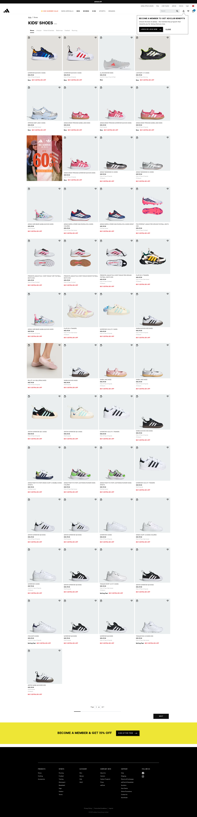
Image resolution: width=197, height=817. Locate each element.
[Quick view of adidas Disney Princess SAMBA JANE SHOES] (65, 87)
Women (82, 776)
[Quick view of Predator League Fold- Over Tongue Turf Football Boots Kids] (29, 241)
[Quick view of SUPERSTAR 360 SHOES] (65, 600)
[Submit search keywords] (177, 11)
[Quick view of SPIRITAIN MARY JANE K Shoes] (29, 87)
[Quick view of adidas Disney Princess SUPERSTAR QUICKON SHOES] (101, 87)
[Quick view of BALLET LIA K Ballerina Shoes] (29, 345)
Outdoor (61, 791)
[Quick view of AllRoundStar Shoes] (101, 37)
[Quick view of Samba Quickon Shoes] (65, 345)
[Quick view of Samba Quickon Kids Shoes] (137, 294)
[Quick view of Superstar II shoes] (101, 499)
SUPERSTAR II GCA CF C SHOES (108, 329)
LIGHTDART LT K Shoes (142, 73)
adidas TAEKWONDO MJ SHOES (109, 172)
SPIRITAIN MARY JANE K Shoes (36, 123)
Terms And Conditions (100, 808)
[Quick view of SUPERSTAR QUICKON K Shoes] (29, 37)
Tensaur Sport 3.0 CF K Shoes (109, 584)
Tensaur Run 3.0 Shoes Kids (144, 636)
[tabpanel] (98, 378)
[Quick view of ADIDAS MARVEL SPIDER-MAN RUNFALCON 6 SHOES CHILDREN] (65, 189)
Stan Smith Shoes (33, 636)
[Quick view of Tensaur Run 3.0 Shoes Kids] (137, 600)
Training (61, 779)
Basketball (62, 785)
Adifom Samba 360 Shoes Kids (37, 685)
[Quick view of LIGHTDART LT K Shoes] (137, 37)
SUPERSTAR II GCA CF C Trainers (109, 431)
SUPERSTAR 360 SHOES (70, 636)
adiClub (102, 785)
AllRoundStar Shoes (106, 73)
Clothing (40, 776)
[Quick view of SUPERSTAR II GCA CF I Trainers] (137, 447)
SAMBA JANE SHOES (105, 379)
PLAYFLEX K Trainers (142, 275)
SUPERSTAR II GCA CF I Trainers (145, 483)
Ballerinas (59, 30)
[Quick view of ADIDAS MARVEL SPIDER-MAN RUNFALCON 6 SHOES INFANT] (101, 189)
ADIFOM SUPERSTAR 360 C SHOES (37, 431)
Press (102, 782)
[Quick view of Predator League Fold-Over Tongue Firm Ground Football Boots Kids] (101, 241)
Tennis (60, 794)
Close (168, 29)
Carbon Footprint (105, 779)
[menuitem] (50, 11)
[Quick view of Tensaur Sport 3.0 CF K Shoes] (101, 549)
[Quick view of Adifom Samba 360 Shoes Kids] (29, 651)
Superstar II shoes (106, 535)
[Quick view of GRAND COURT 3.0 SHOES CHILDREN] (137, 499)
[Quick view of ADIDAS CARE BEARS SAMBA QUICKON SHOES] (29, 189)
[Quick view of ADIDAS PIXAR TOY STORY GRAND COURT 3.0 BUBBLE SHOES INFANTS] (29, 447)
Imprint (111, 808)
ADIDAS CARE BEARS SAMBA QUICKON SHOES (40, 224)
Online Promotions (126, 791)
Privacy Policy (88, 808)
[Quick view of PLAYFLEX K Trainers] (137, 241)
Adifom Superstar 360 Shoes (37, 535)
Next (161, 716)
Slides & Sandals (49, 30)
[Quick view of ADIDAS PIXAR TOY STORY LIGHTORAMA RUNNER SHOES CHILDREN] (65, 447)
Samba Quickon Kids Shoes (144, 328)
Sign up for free (125, 733)
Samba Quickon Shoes (71, 380)
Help (122, 773)
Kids (29, 17)
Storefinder (124, 797)
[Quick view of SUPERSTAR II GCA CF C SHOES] (101, 294)
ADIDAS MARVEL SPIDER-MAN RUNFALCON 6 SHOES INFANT (117, 224)
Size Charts (124, 788)
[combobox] (170, 11)
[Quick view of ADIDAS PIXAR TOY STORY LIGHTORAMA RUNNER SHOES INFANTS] (101, 447)
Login (187, 6)
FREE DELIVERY (98, 1)
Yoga (60, 788)
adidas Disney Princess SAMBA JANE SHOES (77, 123)
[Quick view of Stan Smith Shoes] (29, 600)
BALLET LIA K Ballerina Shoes (37, 380)
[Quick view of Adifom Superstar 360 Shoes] (29, 499)
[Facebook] (143, 773)
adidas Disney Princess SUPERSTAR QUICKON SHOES (115, 123)
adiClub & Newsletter (127, 782)
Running (74, 30)
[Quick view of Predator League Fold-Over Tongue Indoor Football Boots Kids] (65, 241)
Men (81, 773)
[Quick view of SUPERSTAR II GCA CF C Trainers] (101, 396)
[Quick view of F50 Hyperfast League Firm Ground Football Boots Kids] (137, 189)
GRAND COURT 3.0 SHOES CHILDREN (146, 535)
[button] (50, 11)
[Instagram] (143, 776)
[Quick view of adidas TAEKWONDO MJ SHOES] (101, 137)
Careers (102, 776)
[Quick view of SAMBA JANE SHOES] (101, 345)
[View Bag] (193, 11)
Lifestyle (38, 30)
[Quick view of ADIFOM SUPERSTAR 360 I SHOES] (65, 396)
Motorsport (62, 782)
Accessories (41, 779)
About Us (103, 773)
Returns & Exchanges (127, 779)
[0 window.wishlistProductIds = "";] (188, 11)
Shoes (36, 17)
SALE (81, 782)
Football (67, 30)
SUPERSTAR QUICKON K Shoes (36, 73)
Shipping (123, 776)
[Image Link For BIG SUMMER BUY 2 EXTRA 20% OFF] (44, 158)
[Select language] (193, 6)
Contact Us (124, 794)
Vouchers (123, 785)
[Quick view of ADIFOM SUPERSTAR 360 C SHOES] (29, 396)
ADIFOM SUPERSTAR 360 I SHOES (73, 431)
